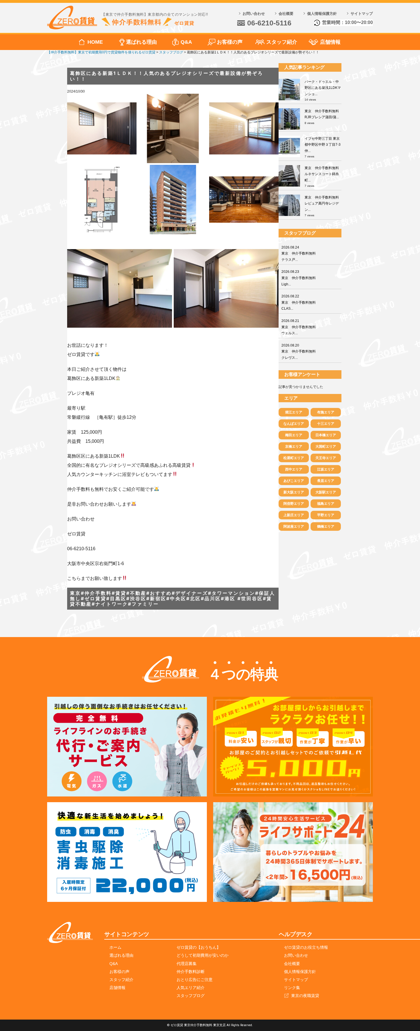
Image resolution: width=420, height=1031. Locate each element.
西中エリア (293, 469)
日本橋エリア (325, 435)
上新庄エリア (293, 515)
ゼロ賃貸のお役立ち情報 (306, 947)
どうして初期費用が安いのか (203, 955)
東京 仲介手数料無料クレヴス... (298, 351)
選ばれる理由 (141, 42)
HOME (95, 42)
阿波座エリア (293, 526)
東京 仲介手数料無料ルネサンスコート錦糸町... (322, 174)
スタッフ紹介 (281, 42)
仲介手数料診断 (191, 971)
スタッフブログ (191, 995)
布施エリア (325, 412)
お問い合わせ (254, 13)
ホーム (115, 947)
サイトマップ (362, 13)
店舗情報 (330, 42)
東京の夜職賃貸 (305, 995)
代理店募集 (187, 963)
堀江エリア (293, 412)
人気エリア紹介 (191, 987)
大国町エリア (325, 447)
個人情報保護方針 (322, 13)
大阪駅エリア (325, 492)
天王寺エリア (325, 458)
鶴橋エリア (325, 526)
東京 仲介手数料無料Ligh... (298, 278)
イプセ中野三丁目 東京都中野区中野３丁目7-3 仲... (323, 145)
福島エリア (325, 504)
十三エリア (325, 424)
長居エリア (325, 481)
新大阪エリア (293, 492)
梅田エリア (293, 435)
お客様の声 (230, 42)
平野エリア (325, 515)
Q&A (186, 42)
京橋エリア (293, 447)
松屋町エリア (293, 458)
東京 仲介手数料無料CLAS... (298, 302)
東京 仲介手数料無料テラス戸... (298, 253)
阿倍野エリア (293, 504)
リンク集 (292, 987)
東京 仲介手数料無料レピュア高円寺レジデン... (322, 203)
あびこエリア (293, 481)
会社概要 (286, 13)
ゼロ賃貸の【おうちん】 (199, 947)
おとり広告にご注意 (195, 979)
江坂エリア (325, 469)
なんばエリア (293, 424)
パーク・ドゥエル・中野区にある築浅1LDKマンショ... (323, 88)
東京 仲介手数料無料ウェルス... (298, 327)
